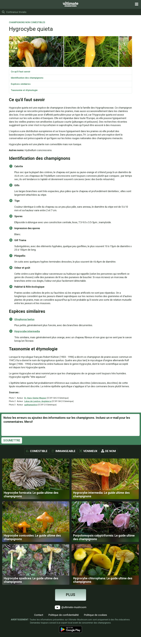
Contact (38, 614)
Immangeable (65, 451)
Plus (70, 595)
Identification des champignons (27, 78)
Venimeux (90, 451)
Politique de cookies (95, 614)
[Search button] (3, 12)
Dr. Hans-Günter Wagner (35, 398)
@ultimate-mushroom (73, 607)
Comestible (39, 451)
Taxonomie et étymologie (24, 90)
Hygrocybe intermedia (27, 331)
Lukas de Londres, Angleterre (37, 401)
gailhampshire (30, 405)
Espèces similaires (21, 84)
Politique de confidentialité (63, 614)
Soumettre (11, 440)
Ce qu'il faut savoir (20, 71)
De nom (110, 451)
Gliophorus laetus (24, 319)
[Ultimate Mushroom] (70, 4)
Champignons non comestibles (27, 22)
